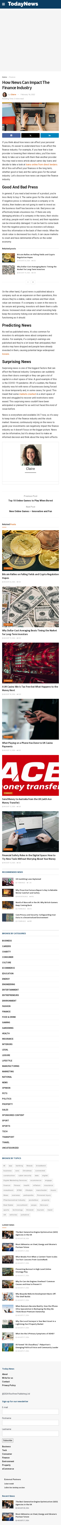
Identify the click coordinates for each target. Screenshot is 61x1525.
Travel (6, 1142)
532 (34, 260)
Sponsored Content (13, 1115)
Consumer (7, 957)
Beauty (29, 1166)
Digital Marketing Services (15, 1180)
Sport (5, 1120)
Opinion (6, 1088)
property (45, 1200)
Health (6, 1033)
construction (9, 1176)
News (5, 1082)
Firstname (6, 1418)
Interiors (7, 1044)
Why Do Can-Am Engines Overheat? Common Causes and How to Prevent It (35, 1283)
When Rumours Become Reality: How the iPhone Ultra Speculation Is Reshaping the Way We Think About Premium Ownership (37, 1309)
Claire (13, 94)
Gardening (7, 1028)
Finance (12, 77)
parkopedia (28, 1195)
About (5, 1374)
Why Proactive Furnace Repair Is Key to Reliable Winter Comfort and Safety (36, 891)
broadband (41, 1166)
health (26, 1185)
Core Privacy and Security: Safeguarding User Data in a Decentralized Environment (36, 916)
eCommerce (8, 968)
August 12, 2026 (9, 750)
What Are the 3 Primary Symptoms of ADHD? (35, 1333)
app (10, 1166)
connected (40, 1171)
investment (8, 1190)
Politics (6, 1099)
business (8, 1171)
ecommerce (35, 1180)
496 (32, 896)
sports (6, 1210)
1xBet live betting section (14, 1488)
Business (7, 941)
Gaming (6, 1022)
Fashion (6, 1006)
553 (19, 750)
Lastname (6, 1429)
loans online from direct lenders (41, 164)
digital (45, 1176)
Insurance (7, 1039)
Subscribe (7, 1440)
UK (5, 1215)
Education (7, 973)
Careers (6, 946)
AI (4, 1166)
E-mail (5, 1407)
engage (48, 1180)
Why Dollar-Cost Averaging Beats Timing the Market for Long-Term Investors (36, 268)
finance (7, 1185)
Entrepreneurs (10, 995)
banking (19, 1166)
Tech (5, 1131)
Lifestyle (7, 1061)
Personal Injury (44, 1195)
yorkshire (25, 1215)
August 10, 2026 (9, 863)
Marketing (8, 1071)
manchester (41, 1190)
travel (50, 1210)
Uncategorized (10, 1148)
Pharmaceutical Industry (14, 1200)
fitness (17, 1185)
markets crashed (27, 394)
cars (17, 1171)
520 (19, 694)
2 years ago (21, 909)
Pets (4, 1093)
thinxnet (29, 1210)
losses (5, 354)
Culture (6, 962)
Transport (8, 1137)
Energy (6, 979)
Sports (6, 1126)
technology (18, 1210)
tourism (40, 1210)
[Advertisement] (30, 40)
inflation (36, 1185)
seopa (33, 1205)
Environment (9, 1001)
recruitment (22, 1205)
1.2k (29, 883)
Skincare (44, 1205)
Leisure (6, 1055)
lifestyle (29, 1190)
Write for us (7, 1378)
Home (4, 77)
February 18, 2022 (28, 94)
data (37, 1176)
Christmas (27, 1171)
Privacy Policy (9, 1385)
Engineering (8, 984)
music (53, 1190)
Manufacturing (10, 1066)
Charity (6, 952)
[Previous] (28, 282)
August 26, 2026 (24, 260)
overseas (16, 1195)
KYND (19, 1190)
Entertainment (10, 990)
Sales (5, 1110)
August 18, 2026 (9, 694)
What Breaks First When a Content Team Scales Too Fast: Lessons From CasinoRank (36, 1258)
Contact (6, 1382)
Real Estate (8, 1205)
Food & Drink (9, 1017)
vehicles (13, 1215)
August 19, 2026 (24, 273)
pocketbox (33, 1200)
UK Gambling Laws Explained (28, 879)
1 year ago (21, 883)
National (7, 1077)
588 (30, 921)
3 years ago (21, 921)
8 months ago (22, 896)
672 (30, 909)
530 (34, 273)
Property (7, 1104)
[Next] (33, 282)
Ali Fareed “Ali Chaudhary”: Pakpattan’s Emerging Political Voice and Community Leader (37, 1346)
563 (19, 806)
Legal (5, 1050)
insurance (48, 1185)
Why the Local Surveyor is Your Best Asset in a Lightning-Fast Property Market (36, 1322)
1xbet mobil (9, 1484)
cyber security (25, 1176)
